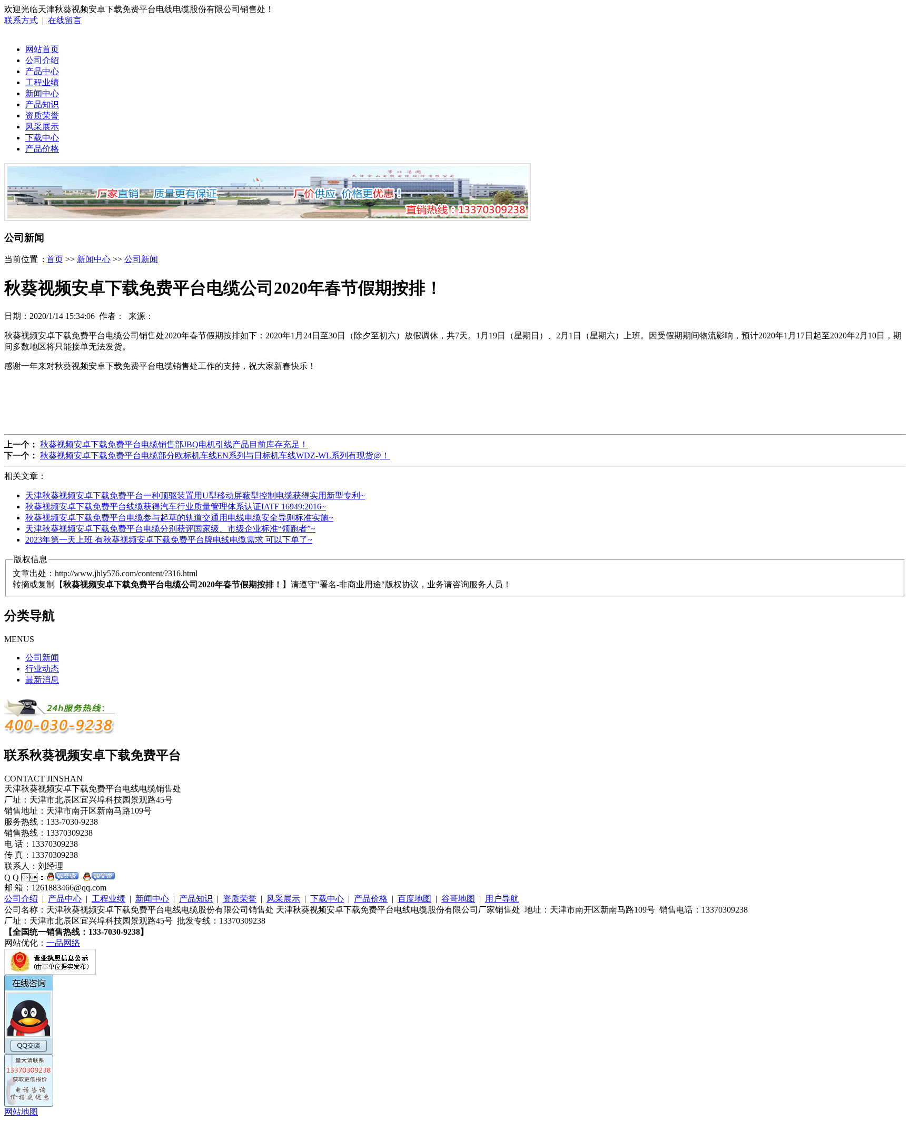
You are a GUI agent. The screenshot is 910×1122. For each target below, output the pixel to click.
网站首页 (42, 49)
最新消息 (42, 679)
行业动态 (42, 668)
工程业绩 (42, 82)
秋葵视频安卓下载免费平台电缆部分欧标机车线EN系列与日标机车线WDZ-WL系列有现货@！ (215, 455)
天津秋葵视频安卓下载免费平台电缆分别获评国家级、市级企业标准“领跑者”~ (170, 528)
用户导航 (502, 898)
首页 (54, 259)
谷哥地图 (458, 898)
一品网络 (63, 942)
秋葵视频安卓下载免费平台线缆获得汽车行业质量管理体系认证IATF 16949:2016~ (175, 506)
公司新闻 (141, 259)
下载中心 (42, 137)
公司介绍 (42, 60)
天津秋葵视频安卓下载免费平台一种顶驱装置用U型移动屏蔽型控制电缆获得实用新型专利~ (195, 495)
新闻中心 (42, 93)
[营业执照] (50, 971)
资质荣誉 (42, 115)
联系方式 (21, 20)
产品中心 (42, 71)
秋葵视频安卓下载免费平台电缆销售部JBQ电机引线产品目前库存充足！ (174, 444)
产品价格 (42, 148)
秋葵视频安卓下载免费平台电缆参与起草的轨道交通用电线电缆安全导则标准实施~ (179, 517)
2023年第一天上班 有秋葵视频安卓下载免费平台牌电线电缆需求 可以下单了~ (168, 539)
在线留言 (65, 20)
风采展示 (42, 126)
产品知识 (42, 104)
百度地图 (414, 898)
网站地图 (21, 1111)
